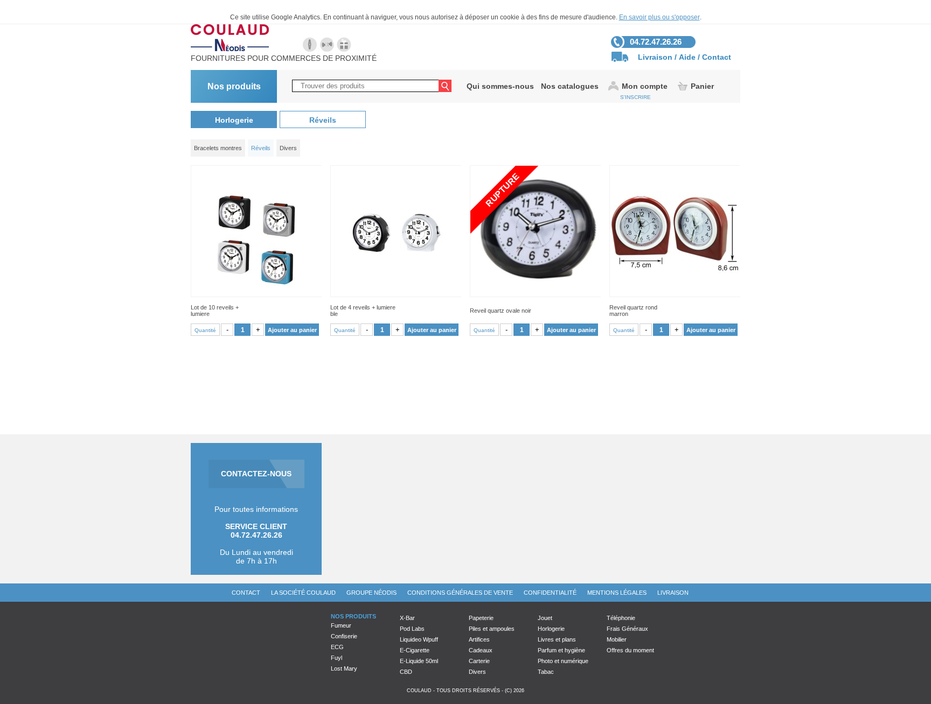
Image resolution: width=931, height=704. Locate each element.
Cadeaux (480, 650)
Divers (477, 671)
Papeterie (481, 618)
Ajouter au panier (292, 330)
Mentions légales (617, 592)
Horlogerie (234, 120)
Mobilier (617, 639)
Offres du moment (630, 650)
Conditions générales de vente (460, 592)
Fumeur (341, 625)
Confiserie (344, 636)
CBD (406, 671)
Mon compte (645, 86)
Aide (687, 57)
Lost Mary (344, 668)
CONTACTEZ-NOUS (256, 473)
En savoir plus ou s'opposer (659, 17)
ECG (337, 647)
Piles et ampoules (492, 628)
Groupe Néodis (371, 592)
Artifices (479, 639)
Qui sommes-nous (500, 86)
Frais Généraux (627, 628)
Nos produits (234, 86)
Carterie (479, 661)
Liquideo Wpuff (419, 639)
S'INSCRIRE (635, 97)
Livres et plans (557, 639)
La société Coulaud (303, 592)
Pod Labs (412, 628)
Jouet (545, 618)
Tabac (546, 671)
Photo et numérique (563, 661)
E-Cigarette (414, 650)
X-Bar (407, 618)
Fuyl (336, 657)
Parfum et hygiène (561, 650)
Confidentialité (550, 592)
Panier (702, 86)
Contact (716, 57)
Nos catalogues (570, 86)
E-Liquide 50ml (419, 661)
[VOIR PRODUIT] (256, 231)
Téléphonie (621, 618)
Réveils (322, 120)
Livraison (655, 57)
